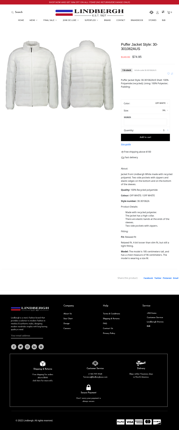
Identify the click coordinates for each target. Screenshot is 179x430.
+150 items (151, 313)
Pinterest (167, 278)
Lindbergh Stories (155, 322)
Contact (120, 20)
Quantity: (129, 130)
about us (67, 314)
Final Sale (48, 20)
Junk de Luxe (69, 20)
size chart (68, 319)
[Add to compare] (172, 73)
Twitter (157, 278)
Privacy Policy (109, 333)
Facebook (148, 278)
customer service (155, 318)
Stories (152, 20)
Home (21, 20)
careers (66, 328)
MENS (32, 20)
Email (175, 278)
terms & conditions (111, 314)
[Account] (158, 12)
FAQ (105, 324)
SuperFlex (90, 20)
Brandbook (137, 20)
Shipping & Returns (111, 319)
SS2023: (127, 117)
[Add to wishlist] (168, 73)
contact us (108, 328)
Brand (107, 20)
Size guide (126, 144)
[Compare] (163, 12)
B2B (163, 20)
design (66, 324)
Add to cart (145, 137)
